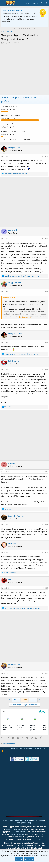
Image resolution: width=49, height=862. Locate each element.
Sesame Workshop (18, 834)
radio (19, 823)
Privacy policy (29, 748)
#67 (46, 525)
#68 (46, 552)
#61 (46, 156)
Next (33, 700)
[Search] (46, 3)
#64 (46, 343)
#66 (46, 472)
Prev (16, 700)
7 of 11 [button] (24, 700)
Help (37, 748)
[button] (2, 3)
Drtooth (11, 463)
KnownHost (38, 839)
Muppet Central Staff (13, 829)
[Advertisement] (24, 69)
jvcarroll (12, 543)
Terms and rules (16, 748)
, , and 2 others (22, 608)
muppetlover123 (15, 283)
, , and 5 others (21, 276)
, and (21, 354)
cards (24, 823)
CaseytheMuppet (16, 516)
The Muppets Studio (18, 832)
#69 (46, 588)
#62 (46, 239)
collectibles (19, 820)
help (29, 823)
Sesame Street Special (12, 10)
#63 (46, 292)
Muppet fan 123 (15, 147)
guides (41, 820)
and (15, 174)
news (11, 820)
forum (34, 820)
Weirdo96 (12, 230)
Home (42, 748)
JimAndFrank (14, 664)
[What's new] (41, 3)
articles (28, 820)
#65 (46, 370)
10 (34, 28)
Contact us (5, 748)
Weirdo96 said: (8, 298)
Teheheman (13, 361)
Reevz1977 (13, 579)
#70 (46, 673)
